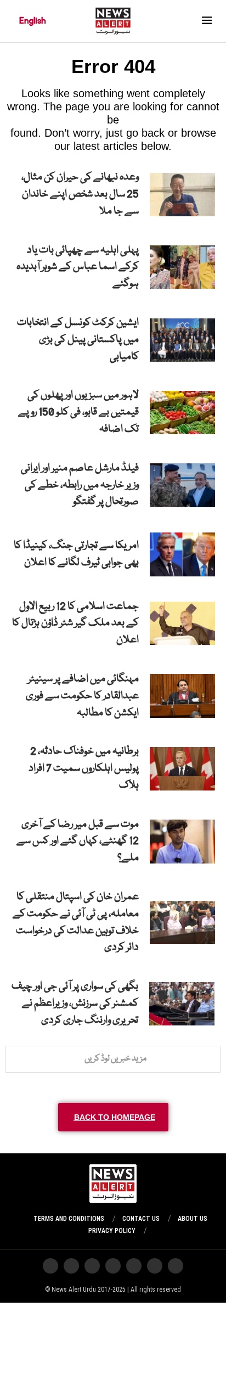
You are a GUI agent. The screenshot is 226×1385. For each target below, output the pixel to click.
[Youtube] (113, 1266)
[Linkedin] (50, 1266)
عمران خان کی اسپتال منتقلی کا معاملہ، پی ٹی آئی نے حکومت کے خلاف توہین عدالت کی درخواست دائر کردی (76, 922)
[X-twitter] (154, 1266)
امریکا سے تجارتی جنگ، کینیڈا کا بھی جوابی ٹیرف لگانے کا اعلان (76, 554)
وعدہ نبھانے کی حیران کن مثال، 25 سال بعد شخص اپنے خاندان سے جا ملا (80, 194)
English (32, 20)
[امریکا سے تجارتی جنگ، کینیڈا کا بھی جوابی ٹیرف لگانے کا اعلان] (182, 554)
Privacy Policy (111, 1231)
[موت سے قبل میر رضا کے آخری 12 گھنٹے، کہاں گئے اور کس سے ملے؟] (182, 841)
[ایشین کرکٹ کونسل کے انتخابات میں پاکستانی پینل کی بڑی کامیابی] (182, 340)
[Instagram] (175, 1266)
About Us (192, 1219)
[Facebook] (71, 1266)
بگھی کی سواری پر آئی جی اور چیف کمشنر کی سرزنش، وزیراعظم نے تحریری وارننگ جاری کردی (75, 1003)
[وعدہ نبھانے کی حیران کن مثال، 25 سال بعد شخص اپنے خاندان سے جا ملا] (182, 194)
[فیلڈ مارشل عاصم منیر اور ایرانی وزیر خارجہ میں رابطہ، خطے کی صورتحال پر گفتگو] (182, 485)
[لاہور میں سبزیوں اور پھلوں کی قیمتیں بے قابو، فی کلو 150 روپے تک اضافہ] (182, 412)
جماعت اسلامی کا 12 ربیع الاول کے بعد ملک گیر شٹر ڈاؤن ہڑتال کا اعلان (75, 623)
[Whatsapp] (134, 1266)
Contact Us (141, 1219)
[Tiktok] (92, 1266)
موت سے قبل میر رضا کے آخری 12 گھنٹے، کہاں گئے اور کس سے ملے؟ (77, 841)
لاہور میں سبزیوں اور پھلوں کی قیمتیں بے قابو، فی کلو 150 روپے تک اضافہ (78, 412)
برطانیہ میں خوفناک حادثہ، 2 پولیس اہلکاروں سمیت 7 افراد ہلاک (84, 768)
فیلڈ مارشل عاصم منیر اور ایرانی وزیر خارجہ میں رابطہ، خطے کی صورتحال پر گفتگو (80, 485)
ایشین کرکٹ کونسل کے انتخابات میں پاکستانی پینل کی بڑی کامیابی (78, 340)
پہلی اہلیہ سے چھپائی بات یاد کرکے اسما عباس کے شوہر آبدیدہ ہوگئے (77, 267)
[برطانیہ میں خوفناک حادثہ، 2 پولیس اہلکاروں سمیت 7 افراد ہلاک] (182, 768)
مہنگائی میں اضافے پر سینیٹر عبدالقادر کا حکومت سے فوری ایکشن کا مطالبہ (82, 696)
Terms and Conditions (68, 1219)
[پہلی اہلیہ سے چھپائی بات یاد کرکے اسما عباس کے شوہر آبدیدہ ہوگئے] (182, 267)
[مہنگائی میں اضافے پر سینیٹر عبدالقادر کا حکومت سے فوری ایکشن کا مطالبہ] (182, 695)
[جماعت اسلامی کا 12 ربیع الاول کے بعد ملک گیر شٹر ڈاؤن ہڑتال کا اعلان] (182, 623)
